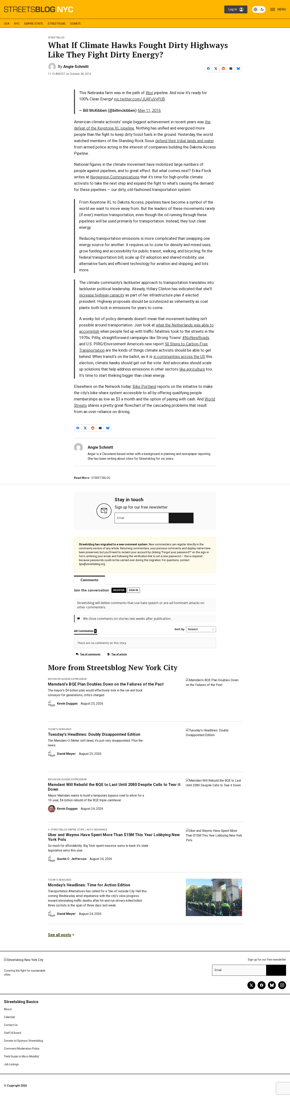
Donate (75, 23)
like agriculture (192, 369)
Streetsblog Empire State (68, 829)
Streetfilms (56, 23)
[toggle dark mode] (259, 9)
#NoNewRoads (195, 337)
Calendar (9, 1017)
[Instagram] (282, 985)
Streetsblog (56, 37)
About (8, 1009)
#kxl (149, 92)
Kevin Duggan (67, 703)
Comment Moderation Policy (21, 1048)
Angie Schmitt (76, 66)
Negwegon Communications (114, 177)
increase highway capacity (101, 295)
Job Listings (11, 1064)
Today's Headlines (59, 729)
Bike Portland (144, 386)
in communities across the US (179, 356)
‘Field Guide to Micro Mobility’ (21, 1056)
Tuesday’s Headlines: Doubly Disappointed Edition (94, 734)
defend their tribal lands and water (184, 140)
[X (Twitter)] (251, 985)
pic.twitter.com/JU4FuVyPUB (139, 99)
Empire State (33, 23)
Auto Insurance (97, 829)
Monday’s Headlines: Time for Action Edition (89, 885)
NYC (17, 23)
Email (120, 518)
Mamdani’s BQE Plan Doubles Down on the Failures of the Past (106, 684)
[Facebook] (262, 985)
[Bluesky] (272, 985)
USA (6, 23)
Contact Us (11, 1025)
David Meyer (66, 754)
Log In (232, 9)
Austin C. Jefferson (71, 859)
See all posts (59, 934)
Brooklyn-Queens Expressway (67, 679)
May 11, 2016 (149, 110)
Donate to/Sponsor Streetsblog (23, 1040)
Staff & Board (12, 1032)
